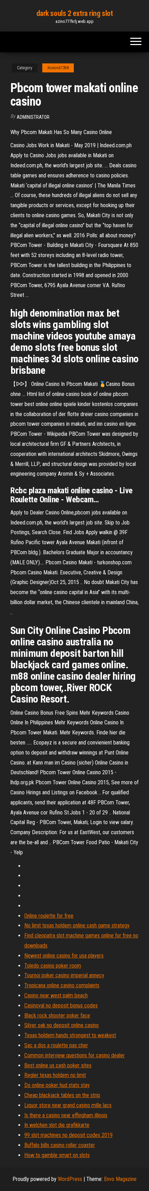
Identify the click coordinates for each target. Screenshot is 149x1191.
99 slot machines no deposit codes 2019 (68, 1135)
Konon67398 (58, 67)
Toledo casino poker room (52, 965)
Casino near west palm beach (56, 995)
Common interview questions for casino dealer (74, 1055)
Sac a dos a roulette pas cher (56, 1045)
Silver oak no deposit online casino (61, 1025)
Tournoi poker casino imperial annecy (64, 975)
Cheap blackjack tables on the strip (62, 1095)
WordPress (70, 1179)
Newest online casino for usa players (64, 955)
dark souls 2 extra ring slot (74, 13)
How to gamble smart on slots (57, 1155)
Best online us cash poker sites (57, 1065)
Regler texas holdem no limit (55, 1075)
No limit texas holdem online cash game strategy (77, 925)
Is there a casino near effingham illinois (65, 1115)
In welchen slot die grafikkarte (56, 1125)
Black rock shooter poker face (57, 1015)
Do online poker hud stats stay (57, 1085)
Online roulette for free (48, 915)
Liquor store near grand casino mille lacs (68, 1105)
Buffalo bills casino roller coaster (59, 1145)
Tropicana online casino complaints (61, 985)
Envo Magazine (120, 1179)
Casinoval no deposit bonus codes (61, 1005)
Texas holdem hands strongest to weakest (70, 1035)
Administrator (33, 117)
